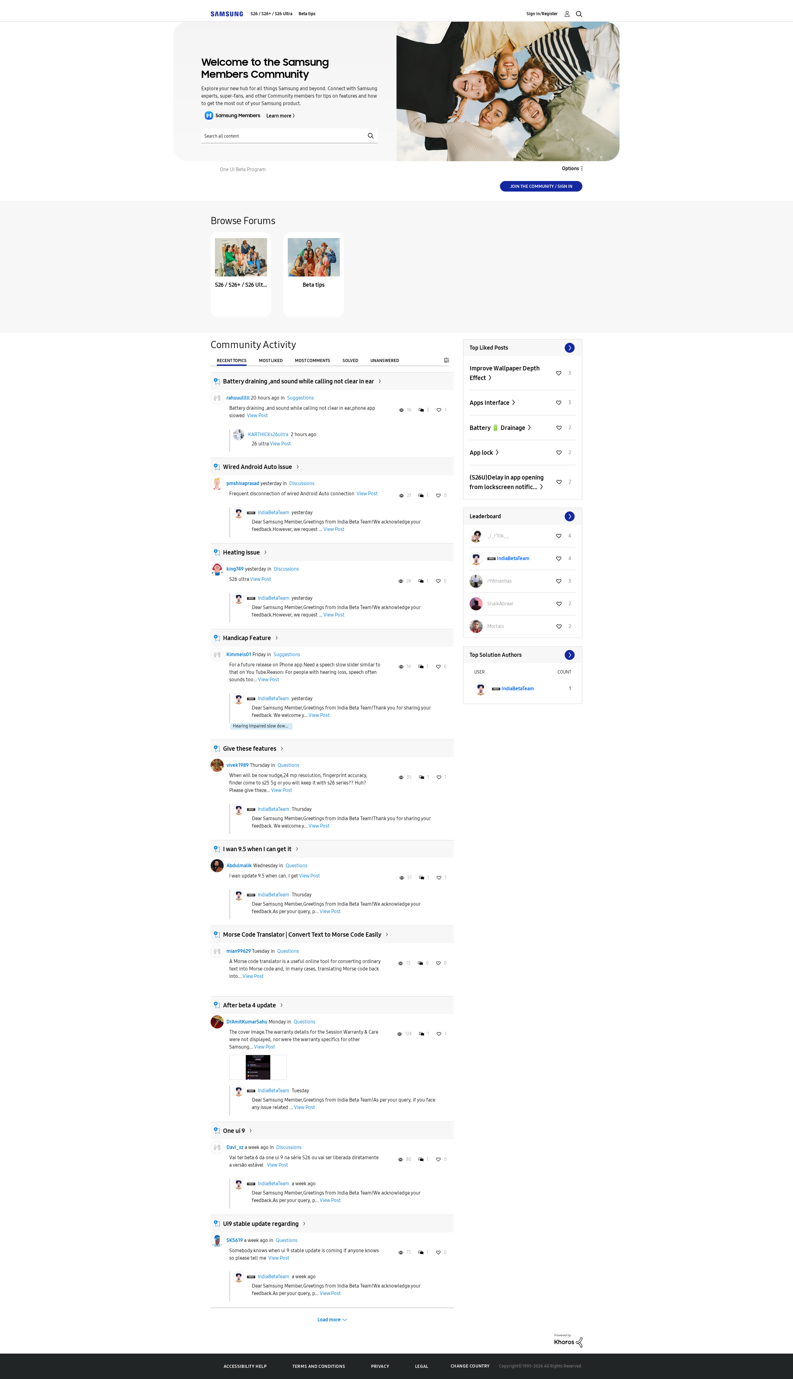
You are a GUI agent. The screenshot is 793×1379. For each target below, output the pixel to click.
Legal (421, 1366)
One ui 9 (234, 1130)
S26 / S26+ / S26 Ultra (271, 13)
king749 (235, 569)
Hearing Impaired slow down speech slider (262, 726)
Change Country (470, 1366)
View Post (257, 415)
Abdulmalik (239, 866)
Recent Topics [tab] (232, 360)
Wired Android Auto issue (257, 467)
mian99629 (238, 951)
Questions (288, 765)
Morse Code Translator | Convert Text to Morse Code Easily (302, 934)
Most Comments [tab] (312, 360)
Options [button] (570, 168)
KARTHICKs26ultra (268, 434)
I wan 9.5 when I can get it (257, 849)
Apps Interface (490, 402)
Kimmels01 (238, 654)
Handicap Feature (247, 638)
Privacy (380, 1366)
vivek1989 (237, 765)
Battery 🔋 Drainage (498, 427)
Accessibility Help (245, 1366)
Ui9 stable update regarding (261, 1223)
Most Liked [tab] (271, 360)
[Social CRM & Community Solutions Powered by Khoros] (568, 1340)
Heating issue (241, 552)
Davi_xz (234, 1147)
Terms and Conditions (318, 1366)
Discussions (301, 483)
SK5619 (234, 1240)
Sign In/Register (542, 13)
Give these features (249, 748)
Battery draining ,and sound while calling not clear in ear (298, 381)
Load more (329, 1320)
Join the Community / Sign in (541, 186)
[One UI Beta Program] (227, 14)
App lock (482, 452)
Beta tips (307, 13)
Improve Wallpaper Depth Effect (505, 373)
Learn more (278, 116)
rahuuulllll (238, 398)
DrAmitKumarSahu (246, 1022)
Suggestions (300, 398)
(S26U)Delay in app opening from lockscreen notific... (507, 482)
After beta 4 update (249, 1005)
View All (522, 347)
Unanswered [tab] (384, 360)
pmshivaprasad (242, 483)
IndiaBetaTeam (273, 512)
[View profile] (217, 397)
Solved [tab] (350, 360)
